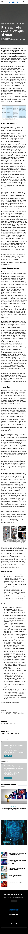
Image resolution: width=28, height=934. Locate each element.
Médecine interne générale (16, 749)
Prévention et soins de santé (16, 752)
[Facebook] (12, 923)
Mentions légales (13, 914)
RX (12, 40)
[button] (26, 2)
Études (5, 772)
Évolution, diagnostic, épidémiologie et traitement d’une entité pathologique (14, 809)
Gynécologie (22, 39)
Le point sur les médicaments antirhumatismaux (15, 876)
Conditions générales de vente (17, 913)
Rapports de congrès (9, 774)
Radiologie (9, 40)
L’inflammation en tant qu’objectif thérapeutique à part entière (16, 883)
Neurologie (6, 752)
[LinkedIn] (16, 923)
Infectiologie (7, 749)
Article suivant (4, 761)
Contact (5, 913)
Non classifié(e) (13, 773)
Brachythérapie (6, 733)
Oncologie (3, 40)
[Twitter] (14, 923)
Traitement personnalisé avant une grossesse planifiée (16, 869)
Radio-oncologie (16, 733)
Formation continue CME (7, 38)
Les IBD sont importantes (9, 839)
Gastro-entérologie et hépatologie (9, 39)
